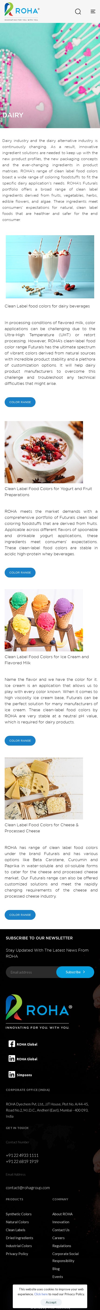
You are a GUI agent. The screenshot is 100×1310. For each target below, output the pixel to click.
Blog (56, 1269)
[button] (78, 11)
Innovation (60, 1222)
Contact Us (61, 1230)
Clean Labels (15, 1230)
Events (57, 1276)
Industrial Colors (19, 1246)
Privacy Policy (17, 1254)
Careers (58, 1238)
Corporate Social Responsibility (65, 1257)
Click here (41, 1294)
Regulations (61, 1246)
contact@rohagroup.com (28, 1187)
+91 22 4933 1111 (22, 1155)
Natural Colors (17, 1222)
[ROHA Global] (12, 1043)
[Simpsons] (12, 1074)
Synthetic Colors (19, 1214)
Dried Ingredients (19, 1238)
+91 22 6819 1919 (22, 1161)
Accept (51, 1302)
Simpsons (24, 1075)
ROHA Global (27, 1044)
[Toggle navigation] (89, 11)
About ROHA (62, 1214)
